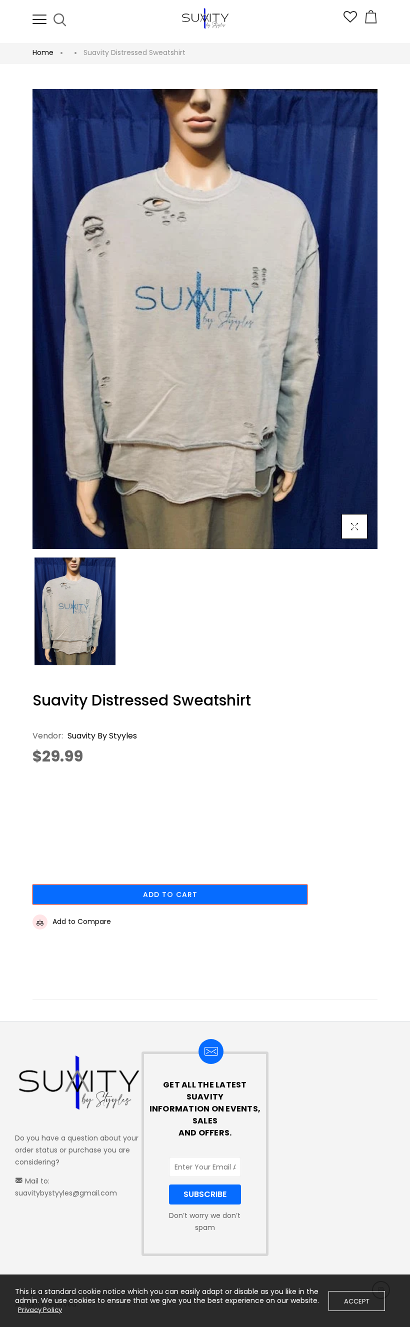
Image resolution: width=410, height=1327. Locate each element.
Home (43, 53)
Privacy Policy (40, 1310)
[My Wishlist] (350, 20)
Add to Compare (81, 921)
